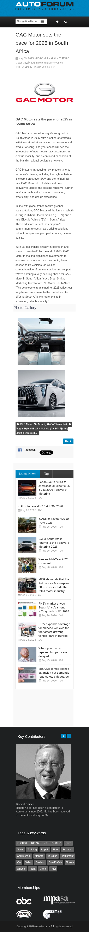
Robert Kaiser (25, 804)
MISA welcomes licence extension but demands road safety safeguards (53, 672)
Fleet (55, 849)
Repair (45, 849)
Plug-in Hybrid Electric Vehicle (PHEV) (37, 428)
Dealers (40, 862)
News (20, 849)
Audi (53, 868)
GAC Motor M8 (58, 424)
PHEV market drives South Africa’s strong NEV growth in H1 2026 (53, 607)
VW (19, 862)
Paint (32, 868)
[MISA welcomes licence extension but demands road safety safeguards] (27, 675)
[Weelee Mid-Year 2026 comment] (27, 565)
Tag (46, 473)
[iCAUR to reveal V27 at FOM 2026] (27, 525)
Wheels (21, 868)
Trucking (52, 856)
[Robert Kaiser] (43, 798)
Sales (28, 862)
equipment (67, 856)
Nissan (70, 862)
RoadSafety (55, 862)
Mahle (43, 868)
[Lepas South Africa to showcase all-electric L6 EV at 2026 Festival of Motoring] (27, 488)
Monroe (39, 856)
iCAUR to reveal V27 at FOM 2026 (40, 506)
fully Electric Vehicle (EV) (41, 67)
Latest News (27, 473)
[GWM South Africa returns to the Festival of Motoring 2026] (27, 545)
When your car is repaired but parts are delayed (52, 652)
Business (68, 849)
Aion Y (56, 58)
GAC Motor (44, 58)
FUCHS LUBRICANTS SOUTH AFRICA (39, 843)
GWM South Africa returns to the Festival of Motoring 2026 (54, 542)
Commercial (24, 856)
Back (68, 441)
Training (32, 849)
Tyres (68, 843)
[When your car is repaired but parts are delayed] (27, 654)
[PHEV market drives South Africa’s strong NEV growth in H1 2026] (27, 609)
